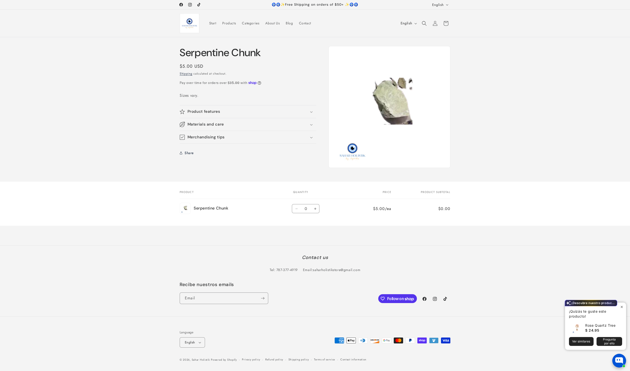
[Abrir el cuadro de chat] (619, 361)
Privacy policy (251, 359)
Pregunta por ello (609, 341)
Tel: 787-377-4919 (284, 269)
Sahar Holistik (201, 360)
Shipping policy (298, 359)
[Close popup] (622, 307)
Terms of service (324, 359)
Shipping (186, 73)
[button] (424, 23)
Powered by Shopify (224, 360)
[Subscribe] (262, 298)
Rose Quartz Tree (600, 325)
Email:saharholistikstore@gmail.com (331, 269)
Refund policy (274, 359)
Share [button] (189, 152)
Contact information (353, 359)
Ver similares (581, 341)
